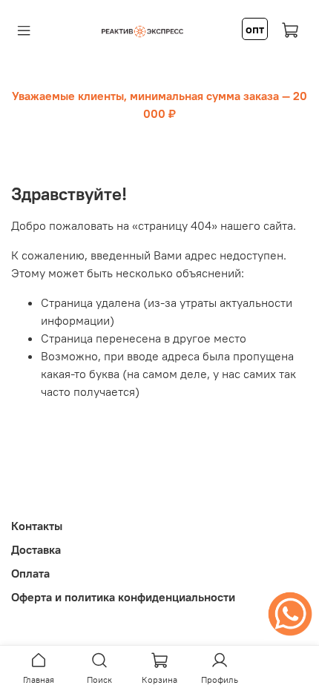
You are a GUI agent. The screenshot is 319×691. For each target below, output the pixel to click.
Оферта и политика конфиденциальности (123, 596)
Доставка (36, 549)
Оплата (30, 573)
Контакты (36, 525)
